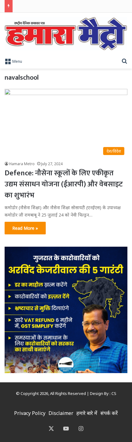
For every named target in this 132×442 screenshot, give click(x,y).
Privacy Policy (29, 413)
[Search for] (124, 61)
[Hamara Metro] (66, 33)
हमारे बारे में (86, 413)
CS (113, 393)
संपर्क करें (109, 413)
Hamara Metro (22, 163)
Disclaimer (61, 413)
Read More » (25, 228)
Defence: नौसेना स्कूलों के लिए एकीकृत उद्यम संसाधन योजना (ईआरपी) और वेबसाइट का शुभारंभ (64, 184)
